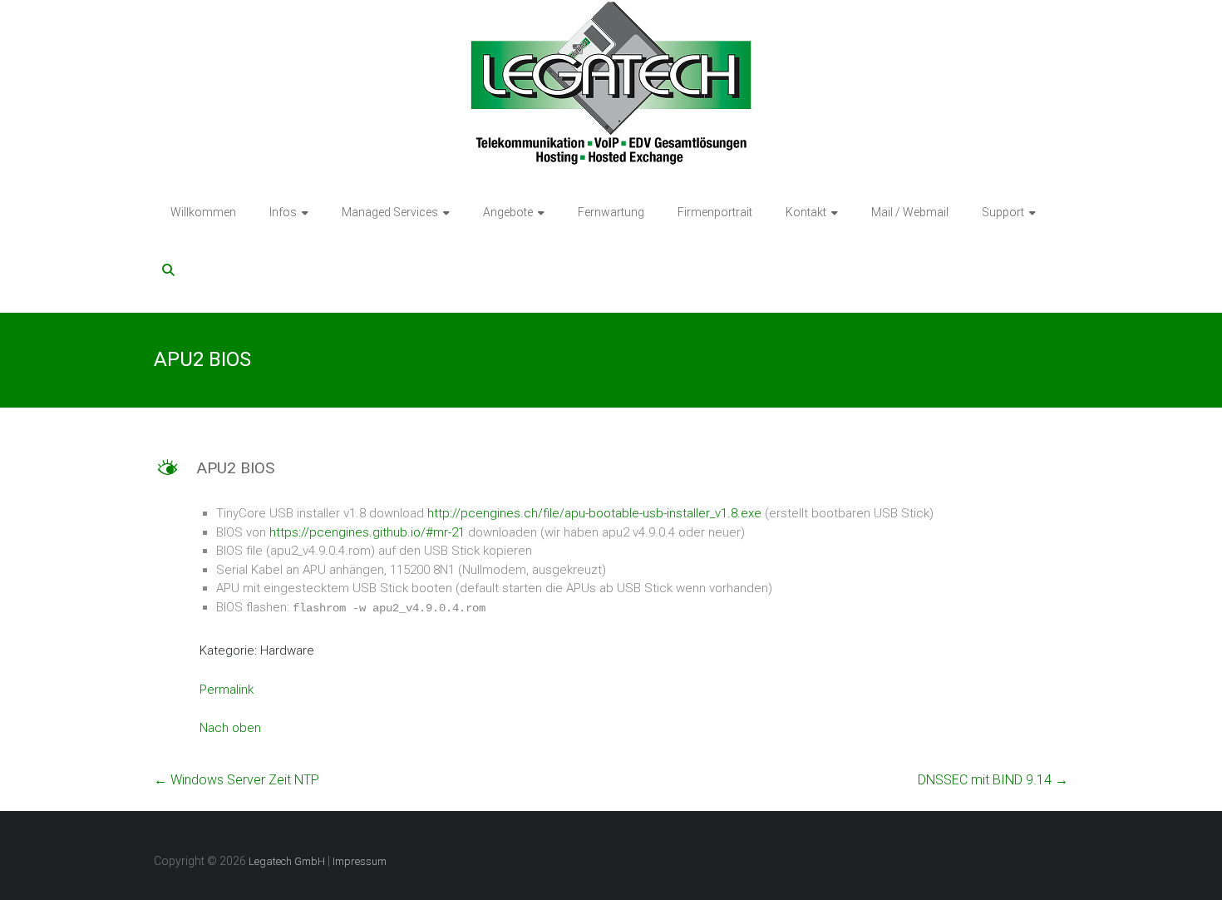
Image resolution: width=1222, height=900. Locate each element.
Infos (283, 212)
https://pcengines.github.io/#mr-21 (367, 532)
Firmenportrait (715, 212)
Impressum (360, 861)
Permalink (227, 689)
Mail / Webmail (910, 212)
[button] (611, 475)
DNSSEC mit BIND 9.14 (993, 780)
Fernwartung (611, 212)
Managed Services (390, 212)
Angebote (508, 212)
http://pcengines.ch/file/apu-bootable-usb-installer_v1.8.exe (594, 513)
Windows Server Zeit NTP (236, 780)
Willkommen (203, 212)
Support (1003, 212)
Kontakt (806, 212)
